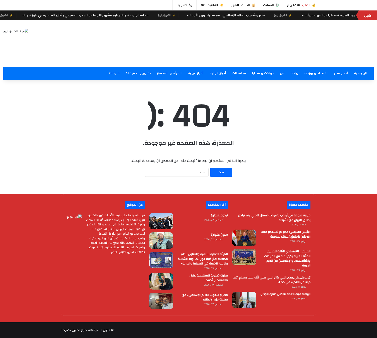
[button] (251, 56)
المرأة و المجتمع (169, 73)
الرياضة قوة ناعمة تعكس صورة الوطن (285, 294)
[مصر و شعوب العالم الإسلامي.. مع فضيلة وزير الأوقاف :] (161, 301)
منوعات (114, 73)
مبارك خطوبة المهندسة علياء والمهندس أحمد (208, 278)
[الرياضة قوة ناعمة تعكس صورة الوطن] (244, 300)
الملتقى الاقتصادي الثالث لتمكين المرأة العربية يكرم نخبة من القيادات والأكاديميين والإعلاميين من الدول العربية (287, 258)
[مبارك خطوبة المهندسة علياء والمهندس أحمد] (161, 281)
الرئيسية (360, 73)
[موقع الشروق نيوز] (15, 31)
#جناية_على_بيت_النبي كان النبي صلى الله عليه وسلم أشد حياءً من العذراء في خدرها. (271, 280)
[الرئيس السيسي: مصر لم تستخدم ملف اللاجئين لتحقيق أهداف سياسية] (244, 238)
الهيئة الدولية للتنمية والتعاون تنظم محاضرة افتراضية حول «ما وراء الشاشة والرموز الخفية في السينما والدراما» (203, 258)
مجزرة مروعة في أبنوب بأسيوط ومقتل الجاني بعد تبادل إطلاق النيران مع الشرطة (274, 218)
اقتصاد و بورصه (316, 73)
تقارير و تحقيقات (138, 73)
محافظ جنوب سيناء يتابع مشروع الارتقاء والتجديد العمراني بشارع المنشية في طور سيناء (95, 15)
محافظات (239, 73)
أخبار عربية (196, 73)
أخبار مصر (341, 73)
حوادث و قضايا (263, 73)
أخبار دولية (218, 73)
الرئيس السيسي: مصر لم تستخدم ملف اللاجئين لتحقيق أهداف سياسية (285, 234)
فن (282, 73)
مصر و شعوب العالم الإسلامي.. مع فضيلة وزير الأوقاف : (234, 15)
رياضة (294, 73)
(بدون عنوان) (219, 215)
